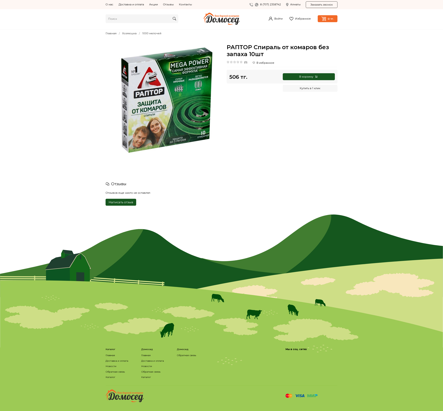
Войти (278, 18)
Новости (111, 366)
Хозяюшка (129, 33)
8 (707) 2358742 (270, 4)
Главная (111, 33)
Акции (153, 4)
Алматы (295, 4)
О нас (109, 4)
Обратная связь (115, 371)
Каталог (110, 377)
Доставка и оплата (131, 4)
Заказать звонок (321, 4)
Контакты (185, 4)
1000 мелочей (151, 33)
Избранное (303, 18)
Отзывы (168, 4)
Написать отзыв (121, 202)
